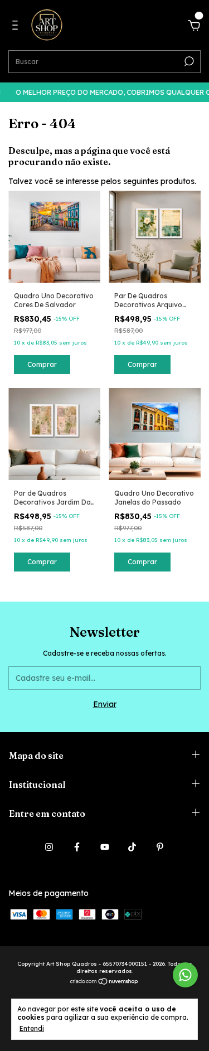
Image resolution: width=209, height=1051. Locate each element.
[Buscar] (188, 61)
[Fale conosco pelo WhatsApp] (185, 974)
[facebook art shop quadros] (76, 846)
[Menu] (17, 26)
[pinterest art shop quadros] (159, 846)
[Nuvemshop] (104, 982)
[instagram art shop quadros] (49, 846)
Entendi (32, 1028)
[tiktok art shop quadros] (132, 846)
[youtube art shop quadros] (104, 846)
